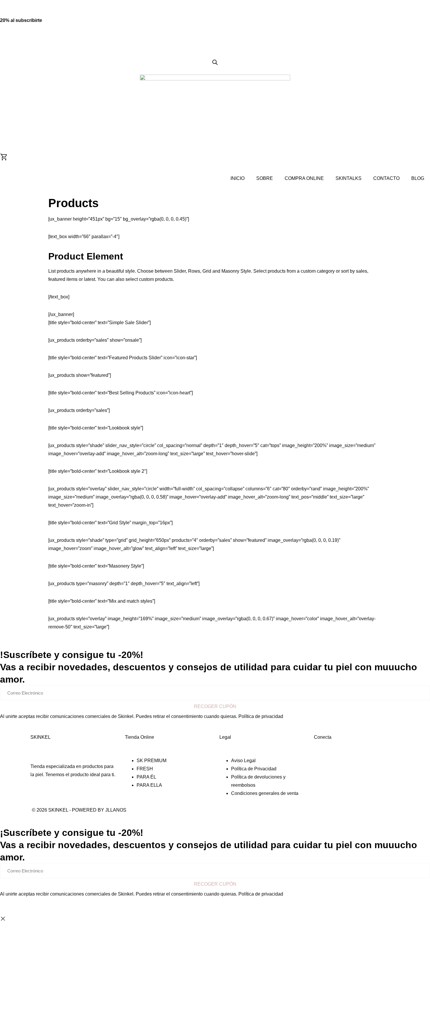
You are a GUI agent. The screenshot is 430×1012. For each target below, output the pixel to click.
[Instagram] (316, 759)
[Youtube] (322, 759)
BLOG (417, 178)
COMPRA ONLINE (304, 178)
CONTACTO (386, 178)
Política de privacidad (260, 716)
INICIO (238, 178)
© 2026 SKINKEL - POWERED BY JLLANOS (79, 809)
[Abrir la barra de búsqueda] (215, 62)
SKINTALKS (349, 178)
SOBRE (264, 178)
